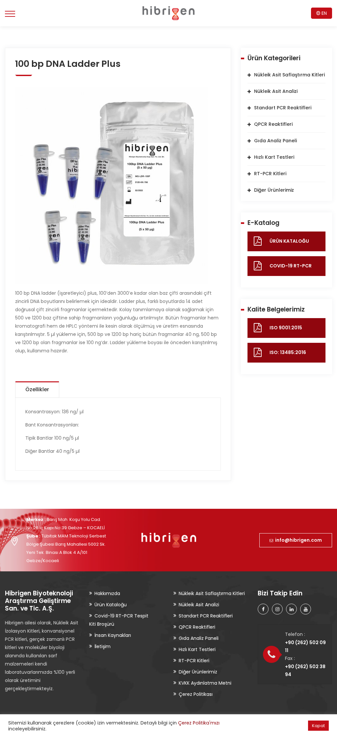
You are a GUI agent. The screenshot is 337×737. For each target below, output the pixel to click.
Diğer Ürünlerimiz (274, 190)
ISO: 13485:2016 (288, 352)
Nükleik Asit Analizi (276, 91)
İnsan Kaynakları (112, 635)
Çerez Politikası (196, 694)
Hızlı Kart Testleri (274, 157)
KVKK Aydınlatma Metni (205, 683)
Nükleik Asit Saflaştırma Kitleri (289, 74)
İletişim (102, 646)
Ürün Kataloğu (110, 604)
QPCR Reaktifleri (273, 124)
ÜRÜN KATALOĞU (289, 241)
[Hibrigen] (168, 13)
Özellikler (37, 389)
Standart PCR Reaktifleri (282, 107)
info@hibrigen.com (297, 540)
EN (323, 13)
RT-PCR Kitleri (270, 173)
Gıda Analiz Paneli (275, 140)
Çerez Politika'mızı (199, 723)
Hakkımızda (107, 593)
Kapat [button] (318, 726)
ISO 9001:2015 (286, 327)
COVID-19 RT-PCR (291, 265)
